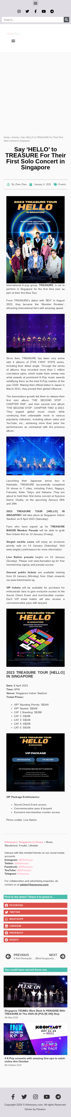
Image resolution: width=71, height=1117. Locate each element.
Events (15, 137)
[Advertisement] (35, 89)
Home (7, 137)
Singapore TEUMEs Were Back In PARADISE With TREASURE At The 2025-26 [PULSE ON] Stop (35, 1012)
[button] (36, 3)
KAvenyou (23, 873)
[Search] (66, 19)
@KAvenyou (26, 859)
